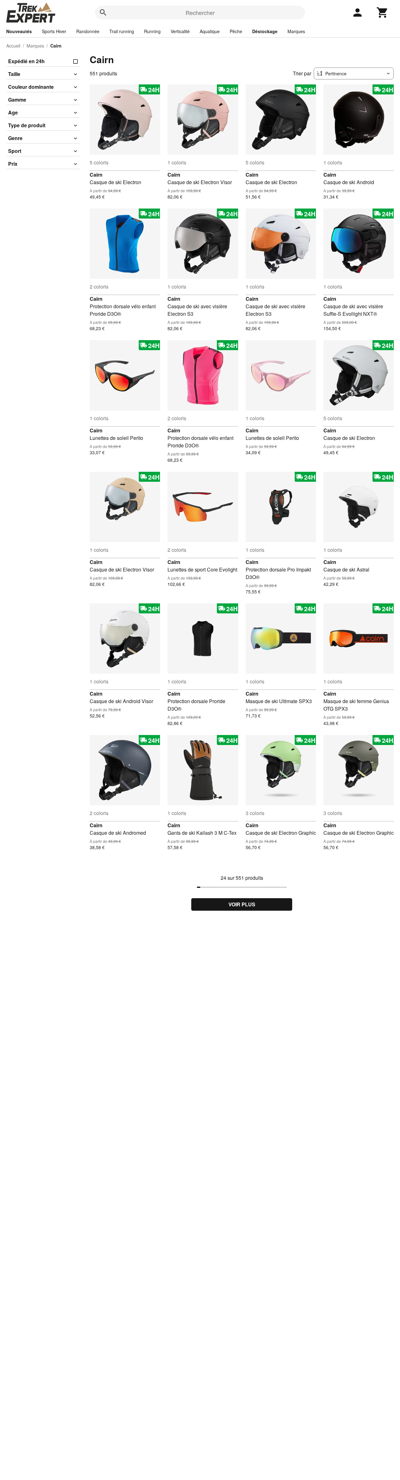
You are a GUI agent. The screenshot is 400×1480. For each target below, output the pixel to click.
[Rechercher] (103, 12)
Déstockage (265, 31)
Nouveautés (19, 31)
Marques (296, 31)
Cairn (96, 174)
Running (152, 31)
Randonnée (87, 31)
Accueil (13, 46)
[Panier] (382, 12)
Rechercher (200, 12)
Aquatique (210, 31)
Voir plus (241, 904)
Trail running (121, 31)
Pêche (236, 31)
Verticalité (180, 31)
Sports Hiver (54, 31)
